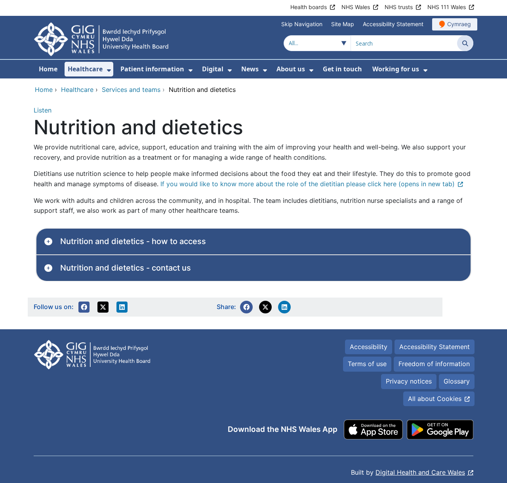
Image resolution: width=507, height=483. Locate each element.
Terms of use (367, 364)
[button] (83, 307)
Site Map (342, 24)
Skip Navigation (301, 24)
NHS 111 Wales (446, 7)
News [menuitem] (250, 69)
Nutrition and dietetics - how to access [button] (133, 241)
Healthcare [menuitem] (85, 69)
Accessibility (368, 347)
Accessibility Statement (393, 24)
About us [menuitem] (290, 69)
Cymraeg (459, 24)
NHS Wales (355, 7)
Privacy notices (409, 381)
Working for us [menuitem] (395, 69)
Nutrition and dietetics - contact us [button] (125, 268)
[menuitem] (109, 70)
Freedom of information (434, 364)
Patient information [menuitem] (152, 69)
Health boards (308, 7)
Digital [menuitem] (212, 69)
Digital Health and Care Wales (420, 472)
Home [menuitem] (48, 69)
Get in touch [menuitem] (342, 69)
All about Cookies (434, 399)
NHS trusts (399, 7)
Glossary (457, 381)
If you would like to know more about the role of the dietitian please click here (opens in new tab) (307, 184)
